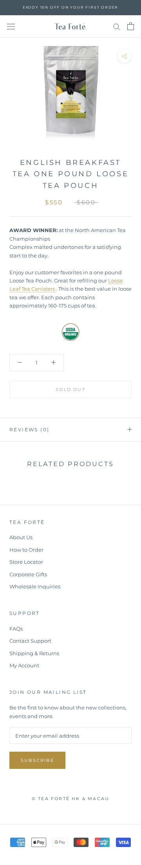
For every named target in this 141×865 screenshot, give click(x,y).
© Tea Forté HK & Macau (70, 798)
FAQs (16, 629)
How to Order (26, 550)
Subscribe (37, 760)
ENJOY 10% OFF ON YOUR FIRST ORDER (70, 7)
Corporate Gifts (28, 574)
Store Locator (26, 562)
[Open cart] (130, 26)
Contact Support (30, 641)
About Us (21, 537)
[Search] (116, 26)
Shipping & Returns (34, 653)
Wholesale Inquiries (34, 586)
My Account (24, 665)
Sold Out (70, 389)
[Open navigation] (11, 26)
